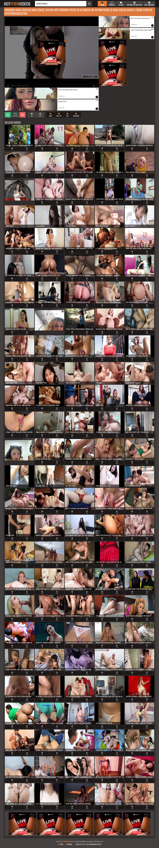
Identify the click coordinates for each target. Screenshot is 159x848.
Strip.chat (61, 96)
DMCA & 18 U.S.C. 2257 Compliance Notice (88, 844)
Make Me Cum (62, 101)
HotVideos (17, 4)
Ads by (28, 179)
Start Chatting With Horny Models (141, 30)
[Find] (89, 3)
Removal (69, 844)
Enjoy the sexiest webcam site (67, 90)
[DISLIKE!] (23, 114)
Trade (61, 844)
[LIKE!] (8, 114)
